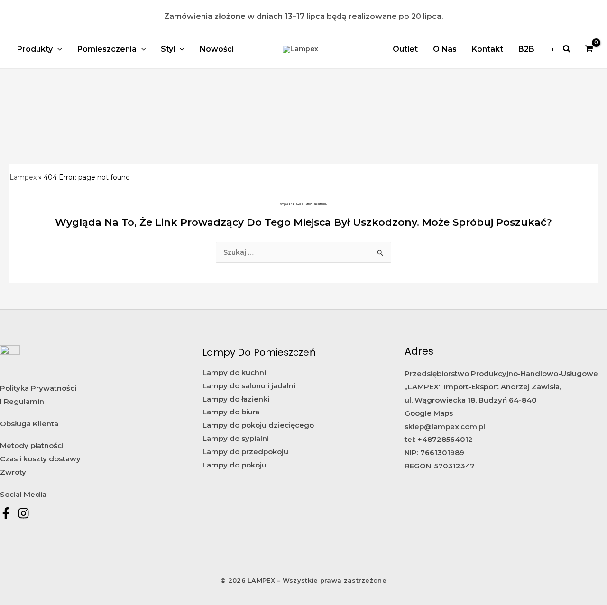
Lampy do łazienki (235, 398)
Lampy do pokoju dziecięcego (258, 425)
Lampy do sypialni (235, 438)
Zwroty (13, 472)
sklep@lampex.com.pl (445, 426)
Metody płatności (32, 445)
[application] (57, 49)
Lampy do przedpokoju (245, 451)
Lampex (23, 177)
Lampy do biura (230, 411)
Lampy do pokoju (234, 464)
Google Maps (429, 413)
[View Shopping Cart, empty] (589, 49)
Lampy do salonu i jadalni (248, 385)
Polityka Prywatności (38, 388)
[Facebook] (6, 513)
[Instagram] (23, 513)
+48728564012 (445, 439)
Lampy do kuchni (234, 372)
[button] (567, 49)
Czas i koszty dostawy (40, 458)
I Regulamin (22, 401)
